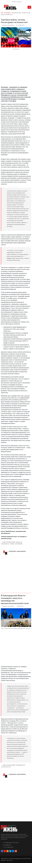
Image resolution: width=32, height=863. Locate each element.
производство (20, 765)
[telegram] (10, 851)
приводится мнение (25, 176)
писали (10, 134)
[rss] (16, 851)
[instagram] (5, 851)
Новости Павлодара (8, 542)
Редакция (3, 860)
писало (15, 298)
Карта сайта (10, 860)
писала (21, 483)
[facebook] (2, 851)
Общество (19, 542)
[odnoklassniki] (7, 851)
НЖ (2, 12)
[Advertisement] (16, 69)
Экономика (7, 12)
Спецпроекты (5, 544)
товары (12, 544)
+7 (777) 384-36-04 (8, 847)
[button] (2, 7)
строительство (6, 767)
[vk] (13, 851)
